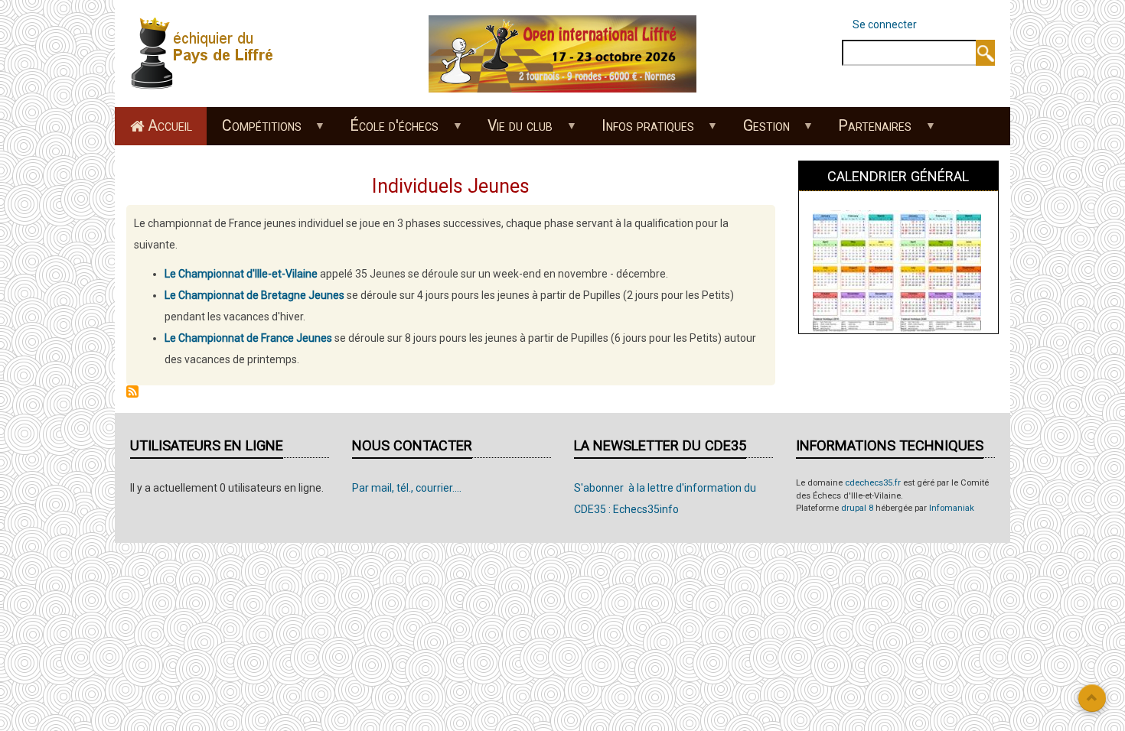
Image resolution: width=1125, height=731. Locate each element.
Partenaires (867, 131)
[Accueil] (206, 53)
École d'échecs (387, 131)
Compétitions (254, 131)
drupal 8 (857, 508)
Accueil (170, 126)
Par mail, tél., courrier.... (406, 488)
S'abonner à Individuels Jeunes (132, 391)
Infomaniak (951, 508)
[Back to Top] (1092, 698)
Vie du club (513, 131)
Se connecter (885, 24)
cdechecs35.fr (873, 483)
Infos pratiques (640, 131)
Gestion (759, 131)
